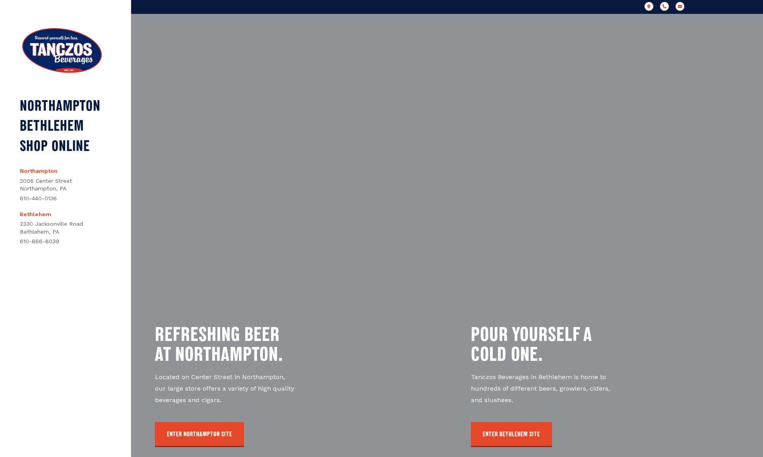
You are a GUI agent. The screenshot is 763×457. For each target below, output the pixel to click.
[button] (199, 434)
